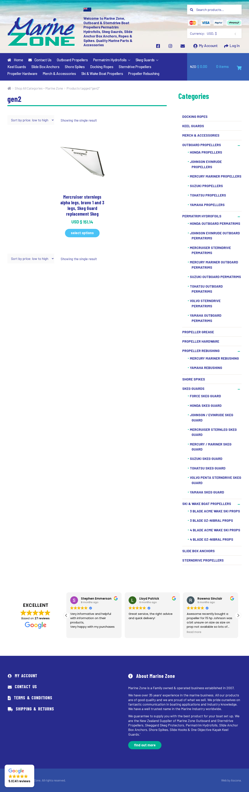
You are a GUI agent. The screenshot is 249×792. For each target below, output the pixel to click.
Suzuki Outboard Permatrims (215, 277)
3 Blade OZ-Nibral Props (211, 520)
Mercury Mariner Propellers (215, 176)
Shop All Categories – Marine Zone (39, 88)
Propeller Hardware (22, 73)
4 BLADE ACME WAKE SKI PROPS (215, 530)
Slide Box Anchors (45, 67)
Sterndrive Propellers (135, 67)
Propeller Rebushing (143, 73)
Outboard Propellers (72, 60)
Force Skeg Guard (205, 396)
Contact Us (43, 60)
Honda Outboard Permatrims (215, 223)
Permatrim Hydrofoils (110, 60)
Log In (234, 46)
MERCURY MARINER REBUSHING (214, 358)
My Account (208, 46)
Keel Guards (16, 67)
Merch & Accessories (59, 73)
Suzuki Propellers (206, 186)
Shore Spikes (75, 67)
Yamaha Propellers (207, 205)
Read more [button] (194, 632)
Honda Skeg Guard (206, 405)
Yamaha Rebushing (206, 367)
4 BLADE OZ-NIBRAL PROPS (211, 539)
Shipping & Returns (35, 708)
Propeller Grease (198, 332)
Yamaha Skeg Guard (207, 492)
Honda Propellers (206, 152)
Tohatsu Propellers (208, 195)
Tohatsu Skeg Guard (207, 468)
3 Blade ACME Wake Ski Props (215, 511)
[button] (238, 615)
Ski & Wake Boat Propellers (102, 73)
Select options (82, 233)
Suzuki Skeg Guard (206, 459)
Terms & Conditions (33, 697)
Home (18, 60)
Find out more (145, 745)
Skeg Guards (145, 60)
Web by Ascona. (231, 780)
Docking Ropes (101, 67)
